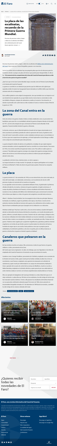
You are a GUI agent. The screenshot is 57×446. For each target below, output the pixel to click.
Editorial (3, 435)
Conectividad (5, 425)
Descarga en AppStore (45, 420)
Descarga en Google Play (46, 422)
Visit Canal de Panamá (26, 430)
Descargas (23, 420)
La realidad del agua (25, 427)
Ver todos (13, 358)
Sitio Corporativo (25, 425)
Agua (2, 420)
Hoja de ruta (23, 422)
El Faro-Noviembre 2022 (12, 291)
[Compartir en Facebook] (45, 55)
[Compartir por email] (52, 55)
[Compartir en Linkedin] (48, 55)
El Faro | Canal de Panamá (6, 3)
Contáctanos (23, 432)
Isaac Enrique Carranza (10, 54)
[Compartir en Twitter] (43, 55)
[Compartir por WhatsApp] (50, 55)
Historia (6, 11)
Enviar (54, 387)
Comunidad (4, 422)
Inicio (2, 11)
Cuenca (3, 427)
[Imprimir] (54, 55)
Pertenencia (4, 432)
